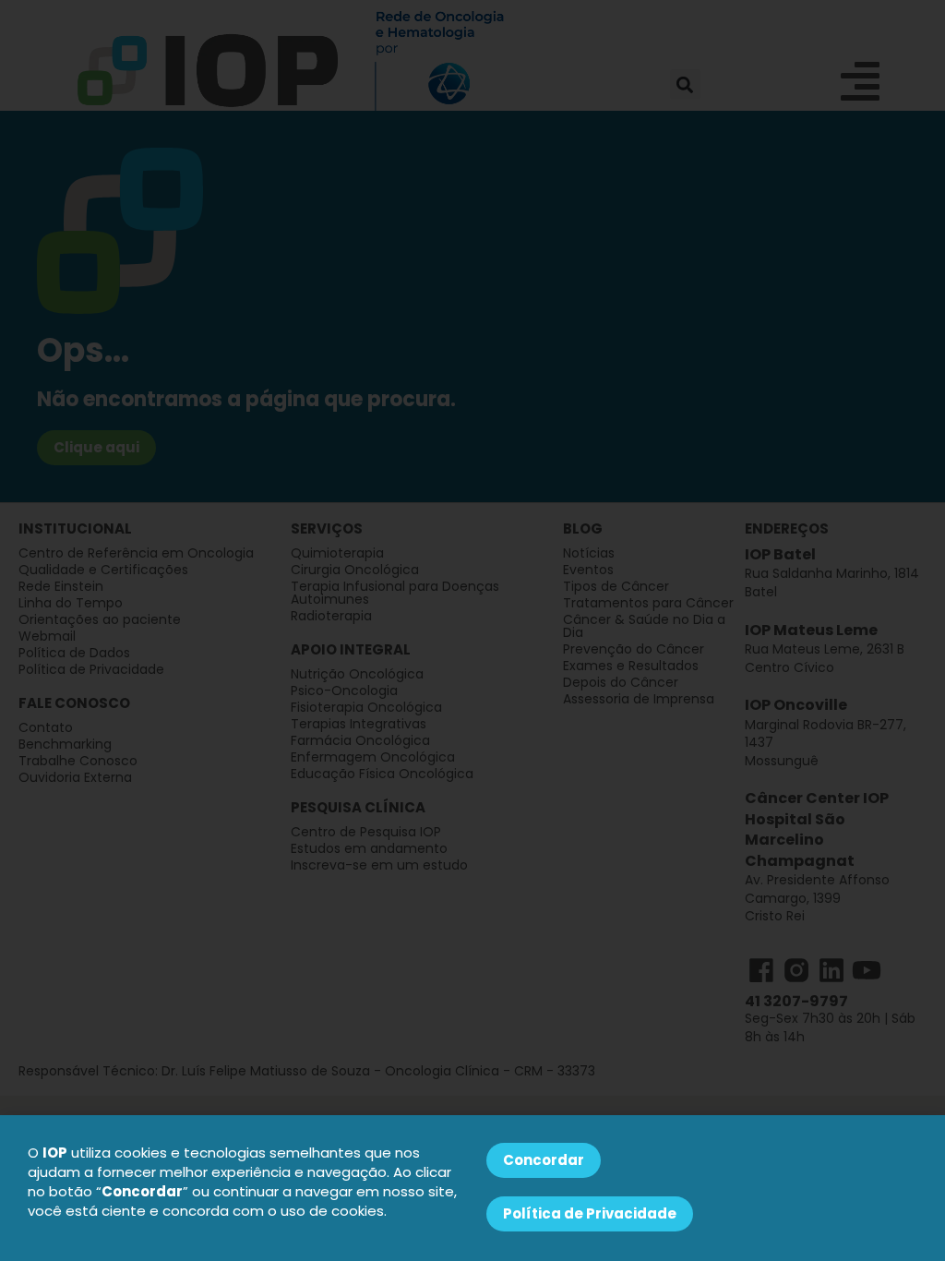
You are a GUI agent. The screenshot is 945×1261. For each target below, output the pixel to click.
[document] (472, 630)
